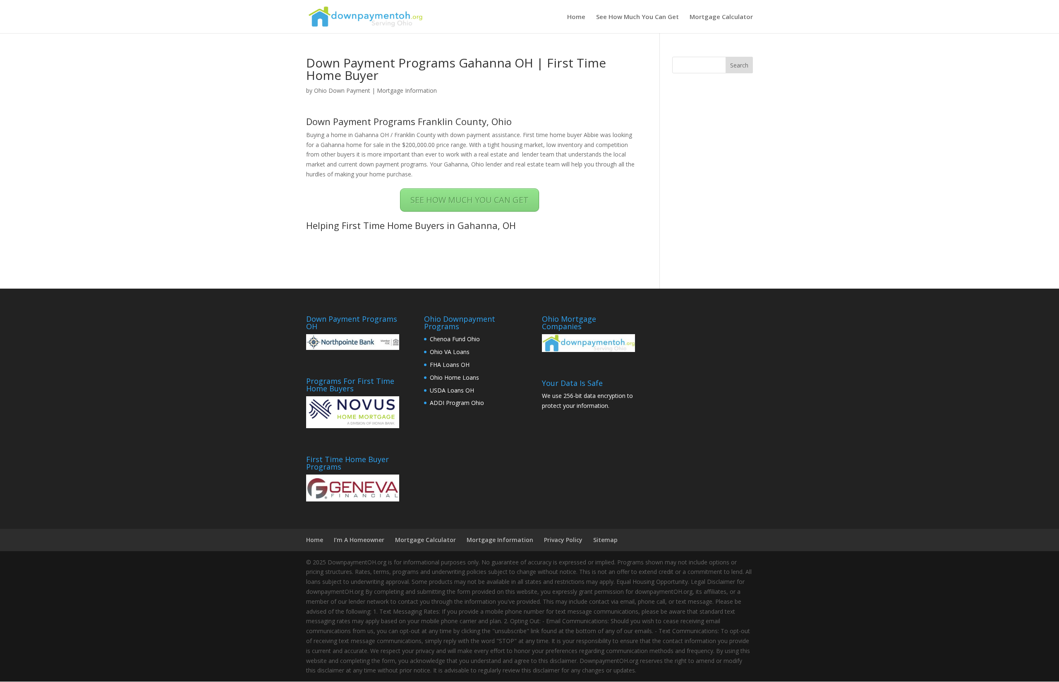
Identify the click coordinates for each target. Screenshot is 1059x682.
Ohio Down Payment (342, 90)
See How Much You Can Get (637, 17)
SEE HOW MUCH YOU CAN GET (469, 199)
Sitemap (605, 540)
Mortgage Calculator (721, 17)
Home (576, 17)
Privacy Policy (563, 540)
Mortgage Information (407, 90)
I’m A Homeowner (359, 540)
